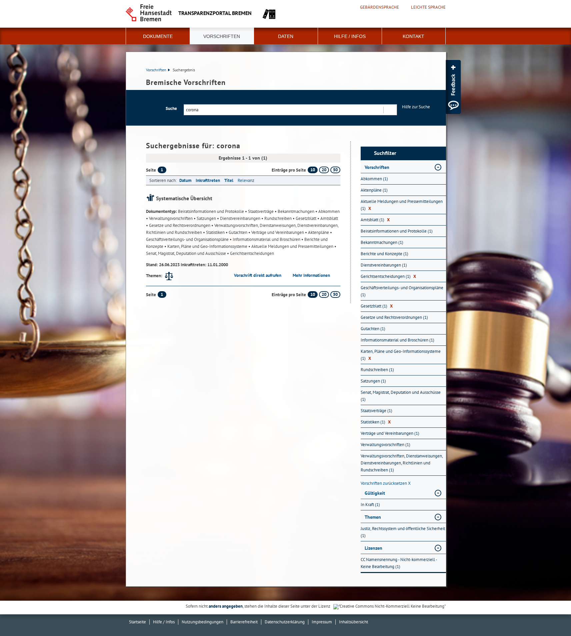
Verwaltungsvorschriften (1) (385, 444)
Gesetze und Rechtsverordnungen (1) (394, 317)
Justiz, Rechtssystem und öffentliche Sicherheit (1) (403, 532)
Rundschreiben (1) (377, 369)
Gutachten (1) (373, 328)
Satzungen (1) (373, 381)
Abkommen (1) (374, 179)
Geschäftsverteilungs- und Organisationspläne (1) (402, 291)
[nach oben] (550, 615)
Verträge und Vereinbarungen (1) (390, 433)
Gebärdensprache (379, 7)
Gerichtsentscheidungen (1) (388, 276)
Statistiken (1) (376, 422)
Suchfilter (385, 153)
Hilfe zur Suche (416, 107)
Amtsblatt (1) (375, 220)
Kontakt (413, 36)
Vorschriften (221, 36)
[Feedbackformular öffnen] (453, 87)
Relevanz (246, 180)
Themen (373, 517)
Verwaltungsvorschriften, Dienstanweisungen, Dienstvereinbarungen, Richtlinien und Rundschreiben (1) (402, 463)
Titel (228, 180)
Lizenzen (373, 548)
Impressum (322, 622)
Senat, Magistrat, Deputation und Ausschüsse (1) (401, 395)
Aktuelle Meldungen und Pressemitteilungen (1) (402, 205)
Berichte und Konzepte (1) (384, 254)
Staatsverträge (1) (376, 410)
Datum (185, 180)
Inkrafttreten (208, 180)
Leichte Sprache (428, 7)
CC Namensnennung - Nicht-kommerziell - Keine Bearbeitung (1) (399, 563)
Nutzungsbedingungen (202, 622)
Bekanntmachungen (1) (382, 242)
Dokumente (158, 36)
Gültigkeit (375, 493)
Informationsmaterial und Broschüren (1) (397, 340)
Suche (171, 108)
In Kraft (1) (370, 504)
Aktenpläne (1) (374, 190)
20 (324, 170)
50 (335, 170)
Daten (285, 36)
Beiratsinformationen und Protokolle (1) (397, 231)
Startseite (137, 622)
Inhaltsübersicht (353, 622)
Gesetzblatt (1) (377, 306)
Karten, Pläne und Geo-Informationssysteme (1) (401, 354)
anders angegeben (226, 606)
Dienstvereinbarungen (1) (384, 265)
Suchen (389, 110)
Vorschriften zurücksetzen (386, 483)
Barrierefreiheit (244, 622)
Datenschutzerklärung (285, 622)
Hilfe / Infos (350, 36)
